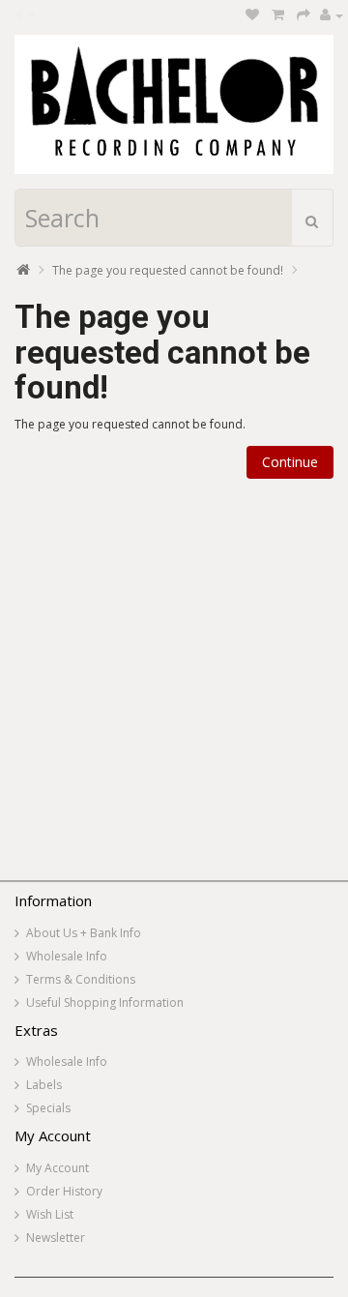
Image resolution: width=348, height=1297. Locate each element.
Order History (64, 1191)
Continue (290, 462)
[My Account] (331, 15)
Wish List (49, 1214)
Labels (44, 1084)
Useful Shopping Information (105, 1002)
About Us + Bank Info (83, 933)
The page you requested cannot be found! (167, 270)
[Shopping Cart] (278, 15)
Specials (48, 1108)
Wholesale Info (66, 956)
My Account (57, 1168)
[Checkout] (303, 15)
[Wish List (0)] (252, 15)
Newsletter (55, 1237)
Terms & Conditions (80, 979)
